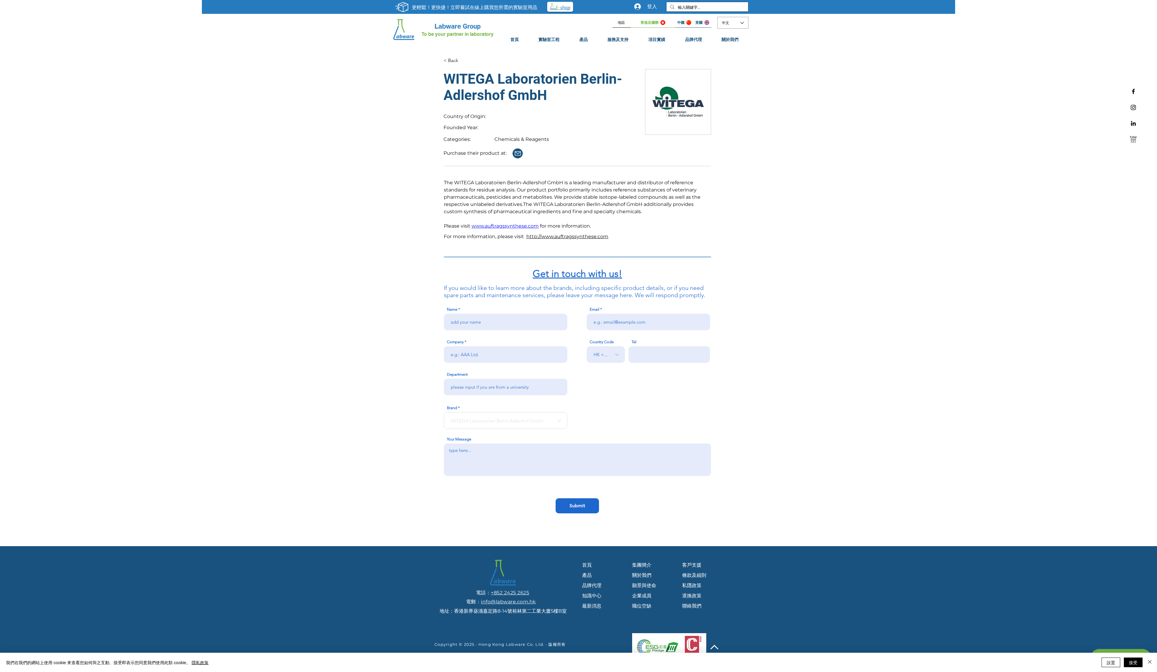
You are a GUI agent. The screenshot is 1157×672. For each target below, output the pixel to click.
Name (452, 309)
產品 (587, 575)
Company (455, 342)
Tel (634, 342)
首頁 (587, 565)
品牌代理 (591, 585)
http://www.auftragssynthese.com (567, 236)
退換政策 (691, 595)
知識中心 (591, 595)
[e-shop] (1133, 139)
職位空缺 (641, 605)
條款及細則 (694, 575)
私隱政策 (691, 585)
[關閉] (1149, 662)
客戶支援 (691, 565)
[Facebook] (1133, 91)
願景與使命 (644, 585)
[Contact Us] (518, 153)
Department (457, 374)
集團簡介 (641, 565)
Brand (452, 408)
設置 (1111, 662)
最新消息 (591, 605)
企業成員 (641, 595)
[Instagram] (1133, 107)
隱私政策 (200, 662)
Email (594, 309)
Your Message (459, 439)
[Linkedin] (1133, 123)
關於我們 (641, 575)
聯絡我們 (691, 605)
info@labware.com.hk (508, 602)
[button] (618, 39)
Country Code (602, 342)
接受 (1133, 662)
